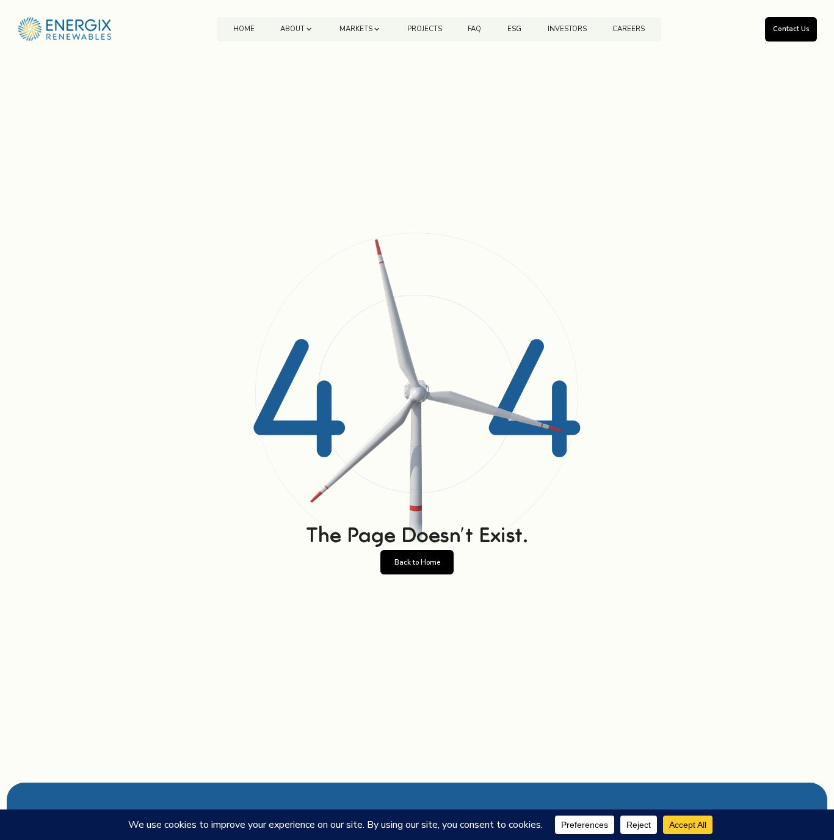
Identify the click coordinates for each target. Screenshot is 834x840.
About (292, 29)
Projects (424, 29)
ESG (514, 29)
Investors (567, 29)
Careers (628, 29)
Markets (355, 29)
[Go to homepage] (65, 29)
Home (244, 29)
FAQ (474, 29)
